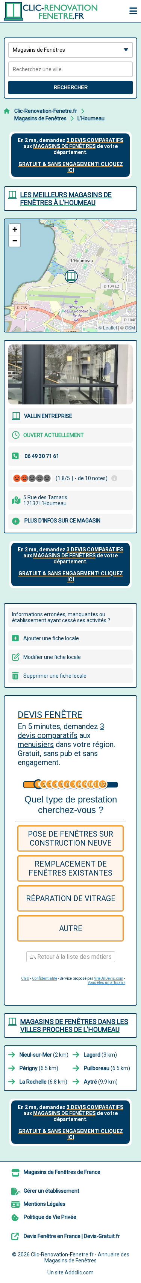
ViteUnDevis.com (108, 978)
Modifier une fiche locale (52, 657)
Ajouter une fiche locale (51, 638)
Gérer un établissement (51, 1191)
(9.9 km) (101, 1082)
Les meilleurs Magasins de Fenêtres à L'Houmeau (66, 199)
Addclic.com (79, 1273)
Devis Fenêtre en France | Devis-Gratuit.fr (72, 1236)
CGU (25, 978)
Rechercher (71, 87)
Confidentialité (44, 978)
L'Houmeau (91, 118)
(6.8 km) (43, 1082)
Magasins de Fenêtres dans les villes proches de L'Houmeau (74, 1025)
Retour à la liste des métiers (74, 956)
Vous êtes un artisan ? (106, 983)
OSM (130, 327)
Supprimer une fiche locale (54, 676)
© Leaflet (108, 327)
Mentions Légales (44, 1204)
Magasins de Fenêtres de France (62, 1172)
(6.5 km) (39, 1068)
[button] (70, 275)
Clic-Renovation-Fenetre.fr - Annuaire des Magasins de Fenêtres (80, 1258)
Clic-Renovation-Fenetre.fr (45, 111)
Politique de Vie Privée (50, 1217)
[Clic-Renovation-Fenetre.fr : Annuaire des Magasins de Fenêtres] (51, 11)
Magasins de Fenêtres (40, 118)
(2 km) (44, 1055)
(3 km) (100, 1055)
